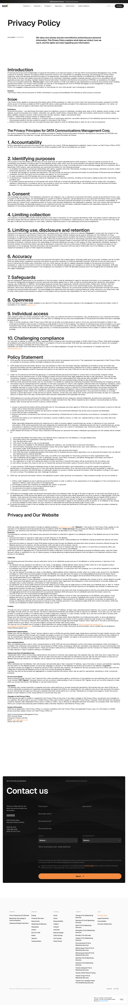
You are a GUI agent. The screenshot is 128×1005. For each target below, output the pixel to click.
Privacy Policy (102, 915)
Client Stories (58, 935)
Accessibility (102, 921)
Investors (56, 930)
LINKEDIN (109, 988)
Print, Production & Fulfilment (19, 915)
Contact (56, 927)
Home (55, 915)
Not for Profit (35, 933)
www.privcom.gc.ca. (14, 348)
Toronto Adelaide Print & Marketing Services (84, 969)
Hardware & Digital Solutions (18, 923)
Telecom (34, 938)
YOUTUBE (116, 988)
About (55, 918)
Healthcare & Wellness (38, 924)
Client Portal (57, 941)
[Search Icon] (113, 6)
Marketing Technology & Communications (17, 919)
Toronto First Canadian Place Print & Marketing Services (85, 982)
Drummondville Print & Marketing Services (83, 944)
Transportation (36, 941)
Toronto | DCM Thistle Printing (85, 973)
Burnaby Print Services (83, 935)
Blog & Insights (58, 933)
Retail (33, 935)
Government (35, 921)
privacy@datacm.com (20, 720)
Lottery (33, 930)
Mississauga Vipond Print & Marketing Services (85, 954)
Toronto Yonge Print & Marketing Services (83, 977)
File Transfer (57, 938)
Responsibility (58, 921)
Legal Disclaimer (103, 918)
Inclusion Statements (105, 924)
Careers (56, 924)
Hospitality (35, 927)
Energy (33, 915)
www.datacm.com (64, 527)
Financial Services (37, 918)
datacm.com (31, 305)
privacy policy (89, 866)
